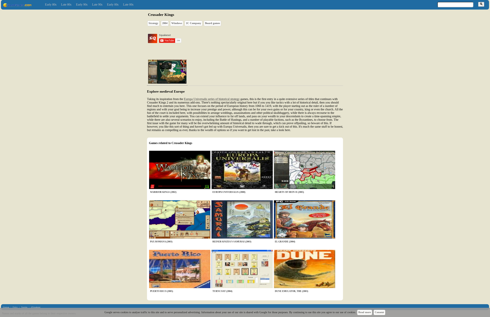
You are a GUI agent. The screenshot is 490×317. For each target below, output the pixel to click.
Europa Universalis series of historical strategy (212, 99)
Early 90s (81, 4)
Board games (212, 23)
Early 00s (112, 4)
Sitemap (6, 307)
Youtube (24, 307)
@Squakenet (35, 307)
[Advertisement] (256, 38)
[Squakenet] (17, 6)
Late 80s (66, 4)
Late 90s (97, 4)
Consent (379, 312)
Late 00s (128, 4)
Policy (15, 307)
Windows (176, 23)
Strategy (153, 23)
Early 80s (50, 4)
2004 (164, 23)
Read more (364, 312)
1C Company (193, 23)
